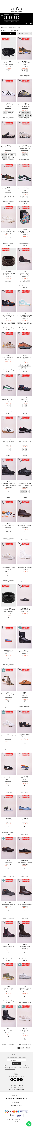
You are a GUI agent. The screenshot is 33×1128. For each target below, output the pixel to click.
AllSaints (8, 692)
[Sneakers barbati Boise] (8, 343)
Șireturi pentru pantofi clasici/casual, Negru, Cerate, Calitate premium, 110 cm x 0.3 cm (8, 610)
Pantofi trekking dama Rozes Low (25, 442)
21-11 (8, 313)
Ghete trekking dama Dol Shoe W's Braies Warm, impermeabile (8, 484)
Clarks (24, 524)
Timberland (25, 776)
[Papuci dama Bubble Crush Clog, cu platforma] (24, 469)
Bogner (25, 1028)
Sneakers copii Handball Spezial (8, 778)
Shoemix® (8, 61)
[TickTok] (18, 1079)
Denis (8, 860)
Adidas (8, 103)
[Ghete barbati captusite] (8, 890)
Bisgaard (8, 986)
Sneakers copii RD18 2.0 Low (25, 189)
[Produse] (2, 15)
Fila (8, 734)
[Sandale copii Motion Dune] (24, 764)
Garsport (25, 440)
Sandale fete (8, 652)
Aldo (8, 1028)
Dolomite (8, 482)
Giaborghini (25, 608)
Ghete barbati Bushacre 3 (25, 525)
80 (27, 1047)
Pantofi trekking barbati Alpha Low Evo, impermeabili (8, 316)
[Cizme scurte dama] (24, 637)
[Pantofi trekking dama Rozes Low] (24, 427)
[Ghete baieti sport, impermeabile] (8, 974)
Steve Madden (24, 860)
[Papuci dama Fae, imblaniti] (24, 679)
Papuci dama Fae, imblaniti (25, 694)
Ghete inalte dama (25, 946)
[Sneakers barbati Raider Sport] (24, 48)
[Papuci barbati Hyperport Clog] (8, 132)
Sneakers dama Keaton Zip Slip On (8, 568)
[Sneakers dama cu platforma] (24, 1016)
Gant (25, 650)
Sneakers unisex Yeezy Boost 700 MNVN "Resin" (25, 105)
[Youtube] (14, 1079)
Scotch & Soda (8, 524)
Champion (24, 187)
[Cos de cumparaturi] (27, 23)
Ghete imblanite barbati (25, 904)
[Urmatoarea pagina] (29, 1048)
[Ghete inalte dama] (24, 932)
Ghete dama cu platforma (25, 567)
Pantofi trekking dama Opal (8, 189)
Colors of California (8, 650)
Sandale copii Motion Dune (25, 778)
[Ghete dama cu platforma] (24, 553)
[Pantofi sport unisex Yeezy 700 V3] (24, 343)
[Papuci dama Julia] (24, 595)
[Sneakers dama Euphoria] (24, 848)
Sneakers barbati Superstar (8, 105)
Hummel (8, 440)
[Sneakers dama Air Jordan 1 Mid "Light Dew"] (24, 301)
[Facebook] (11, 1079)
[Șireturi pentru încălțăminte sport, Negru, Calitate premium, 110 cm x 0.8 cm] (8, 48)
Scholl (24, 692)
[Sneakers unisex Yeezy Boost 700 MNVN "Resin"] (24, 90)
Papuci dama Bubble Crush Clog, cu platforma (25, 484)
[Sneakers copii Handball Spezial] (8, 764)
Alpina (8, 187)
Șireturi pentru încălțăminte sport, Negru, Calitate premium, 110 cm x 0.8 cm (8, 63)
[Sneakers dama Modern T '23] (8, 721)
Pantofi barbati (8, 862)
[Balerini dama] (24, 806)
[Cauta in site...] (31, 23)
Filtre (9, 33)
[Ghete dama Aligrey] (8, 932)
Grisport (25, 397)
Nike (25, 271)
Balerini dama (25, 820)
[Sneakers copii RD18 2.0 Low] (24, 175)
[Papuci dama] (24, 721)
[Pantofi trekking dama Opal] (8, 175)
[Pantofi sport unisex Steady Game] (8, 427)
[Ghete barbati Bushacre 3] (24, 511)
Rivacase (25, 229)
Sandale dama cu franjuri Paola (8, 694)
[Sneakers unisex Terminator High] (24, 259)
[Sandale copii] (8, 806)
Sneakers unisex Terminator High (24, 274)
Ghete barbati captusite (8, 904)
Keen (8, 145)
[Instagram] (21, 1079)
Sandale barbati (24, 399)
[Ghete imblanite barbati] (24, 890)
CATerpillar (25, 61)
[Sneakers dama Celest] (8, 511)
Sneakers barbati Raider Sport (25, 63)
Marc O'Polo (25, 566)
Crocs (24, 482)
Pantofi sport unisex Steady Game (8, 442)
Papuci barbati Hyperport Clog (8, 147)
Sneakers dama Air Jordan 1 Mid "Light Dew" (24, 316)
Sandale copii (8, 820)
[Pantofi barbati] (8, 848)
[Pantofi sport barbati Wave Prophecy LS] (24, 132)
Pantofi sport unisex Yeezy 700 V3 (24, 358)
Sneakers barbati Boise (8, 357)
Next (25, 902)
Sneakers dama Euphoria (25, 862)
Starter (8, 355)
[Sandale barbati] (24, 385)
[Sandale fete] (8, 637)
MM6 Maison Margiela (24, 734)
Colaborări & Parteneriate (15, 1098)
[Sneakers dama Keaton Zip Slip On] (8, 553)
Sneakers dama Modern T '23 (8, 736)
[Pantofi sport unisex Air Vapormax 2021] (24, 974)
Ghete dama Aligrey (8, 946)
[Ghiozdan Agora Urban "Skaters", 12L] (24, 217)
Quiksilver (8, 818)
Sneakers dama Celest (8, 525)
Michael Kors (8, 566)
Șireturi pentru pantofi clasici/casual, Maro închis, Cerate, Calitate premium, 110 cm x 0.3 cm (8, 274)
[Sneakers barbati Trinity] (8, 217)
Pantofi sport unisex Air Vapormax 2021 (24, 989)
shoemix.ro (16, 1102)
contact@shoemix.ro (17, 1089)
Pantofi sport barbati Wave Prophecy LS (25, 147)
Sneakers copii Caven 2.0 (8, 399)
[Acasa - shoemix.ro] (16, 9)
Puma (8, 229)
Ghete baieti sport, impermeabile (8, 989)
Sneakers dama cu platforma (25, 1031)
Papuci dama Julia (25, 609)
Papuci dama (24, 736)
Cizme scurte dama (24, 652)
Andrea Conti (24, 818)
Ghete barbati (8, 1030)
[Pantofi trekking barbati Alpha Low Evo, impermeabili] (8, 301)
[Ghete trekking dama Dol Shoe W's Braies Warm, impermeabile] (8, 469)
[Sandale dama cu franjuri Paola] (8, 679)
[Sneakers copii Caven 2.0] (8, 385)
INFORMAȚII (16, 1095)
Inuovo (25, 944)
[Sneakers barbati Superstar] (8, 90)
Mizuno (25, 145)
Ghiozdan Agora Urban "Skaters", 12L (24, 231)
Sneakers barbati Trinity (8, 231)
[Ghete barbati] (8, 1016)
